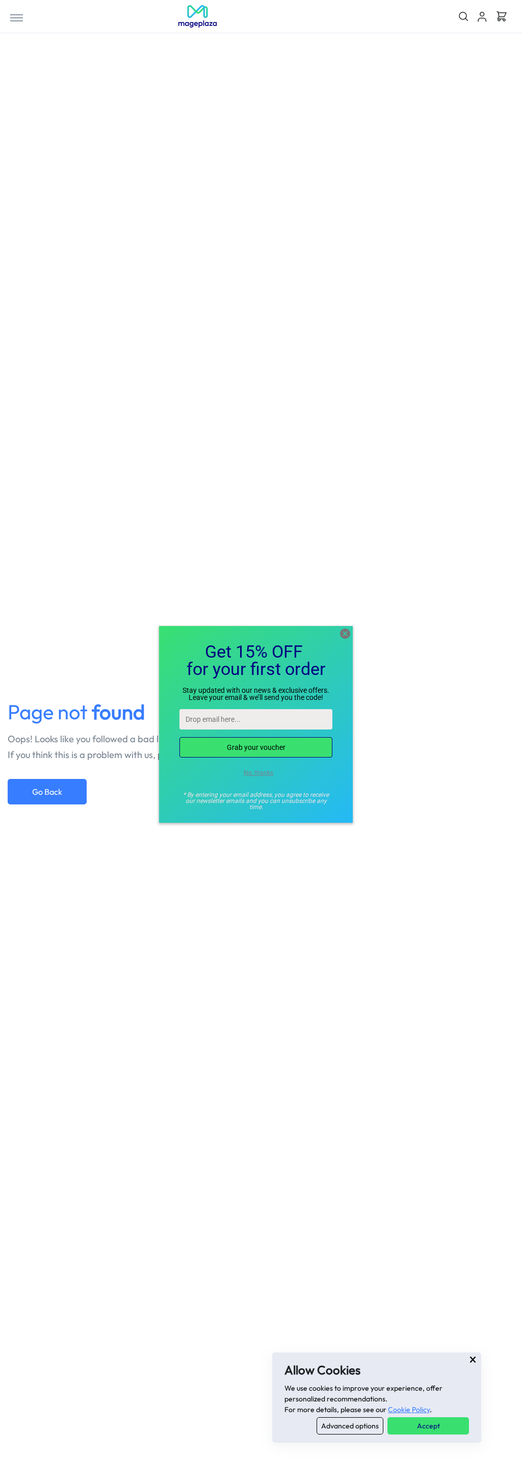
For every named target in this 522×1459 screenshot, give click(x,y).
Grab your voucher (256, 747)
